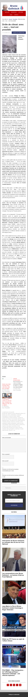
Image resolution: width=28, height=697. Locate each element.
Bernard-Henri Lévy (20, 413)
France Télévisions (12, 419)
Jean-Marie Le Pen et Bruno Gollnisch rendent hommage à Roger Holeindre (12, 608)
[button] (9, 44)
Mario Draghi (12, 424)
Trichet (10, 430)
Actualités (11, 412)
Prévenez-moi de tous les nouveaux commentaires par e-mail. (10, 470)
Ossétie (4, 426)
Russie (21, 428)
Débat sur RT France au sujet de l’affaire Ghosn (13, 640)
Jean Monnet (5, 424)
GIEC (8, 420)
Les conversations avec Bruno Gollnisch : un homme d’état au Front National (13, 575)
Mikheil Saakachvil (20, 424)
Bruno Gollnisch (6, 414)
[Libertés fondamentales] (18, 384)
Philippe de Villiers (13, 427)
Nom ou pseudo (6, 454)
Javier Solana (20, 423)
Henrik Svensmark (11, 423)
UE (14, 430)
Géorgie (20, 419)
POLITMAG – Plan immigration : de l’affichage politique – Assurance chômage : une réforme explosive (13, 672)
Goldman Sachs (13, 420)
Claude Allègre (12, 416)
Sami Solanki (5, 430)
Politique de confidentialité (14, 694)
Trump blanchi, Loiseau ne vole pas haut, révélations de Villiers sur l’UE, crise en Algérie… (7, 402)
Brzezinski (13, 414)
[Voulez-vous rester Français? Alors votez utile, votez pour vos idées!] (7, 380)
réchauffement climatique (13, 428)
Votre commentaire (6, 437)
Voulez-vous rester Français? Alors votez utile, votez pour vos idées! (6, 386)
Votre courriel (5, 461)
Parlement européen (11, 426)
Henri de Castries (15, 421)
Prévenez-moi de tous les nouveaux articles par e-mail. (13, 476)
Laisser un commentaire (19, 32)
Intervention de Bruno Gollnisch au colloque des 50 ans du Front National (13, 542)
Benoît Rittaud (11, 413)
